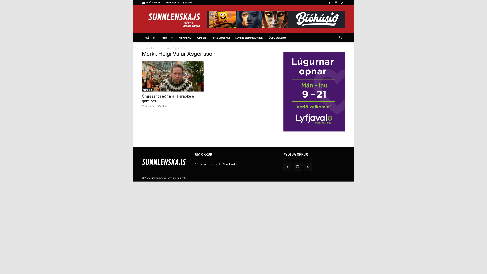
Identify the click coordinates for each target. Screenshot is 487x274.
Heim (145, 48)
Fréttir (150, 37)
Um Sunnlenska (227, 164)
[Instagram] (336, 2)
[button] (340, 38)
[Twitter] (342, 2)
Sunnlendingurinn (249, 37)
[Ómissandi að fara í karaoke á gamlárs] (173, 76)
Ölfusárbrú (277, 37)
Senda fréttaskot (205, 164)
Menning (185, 37)
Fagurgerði (221, 37)
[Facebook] (330, 2)
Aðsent (202, 37)
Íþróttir (167, 37)
